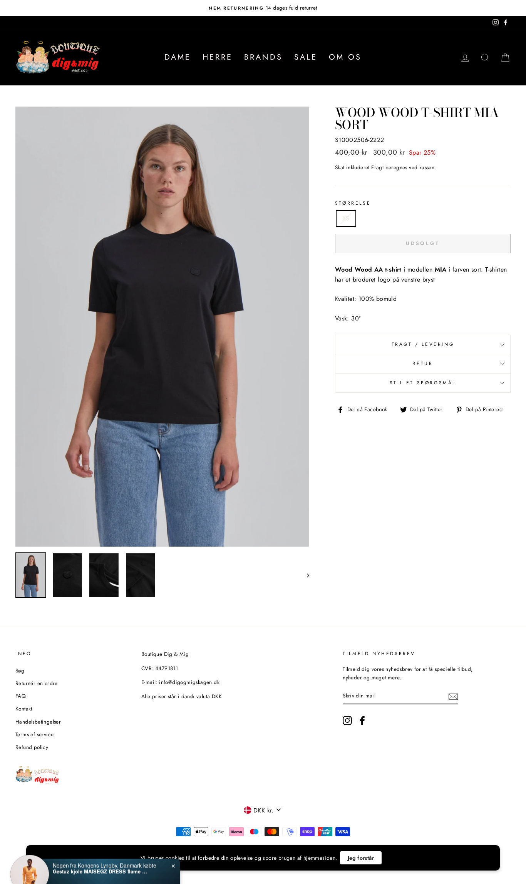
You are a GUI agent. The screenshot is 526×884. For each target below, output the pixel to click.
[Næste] (304, 575)
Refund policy (31, 747)
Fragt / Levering (423, 344)
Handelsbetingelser (38, 722)
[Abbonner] (453, 696)
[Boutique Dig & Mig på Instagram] (347, 720)
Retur (422, 363)
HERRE (218, 57)
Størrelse (353, 203)
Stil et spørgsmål (423, 382)
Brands (263, 57)
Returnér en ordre (36, 683)
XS (346, 218)
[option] (263, 8)
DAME (177, 57)
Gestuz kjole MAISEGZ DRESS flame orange (101, 855)
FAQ (20, 696)
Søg (19, 670)
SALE (305, 57)
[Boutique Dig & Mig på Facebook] (362, 720)
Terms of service (34, 734)
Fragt (377, 167)
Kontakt (23, 708)
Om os (345, 57)
